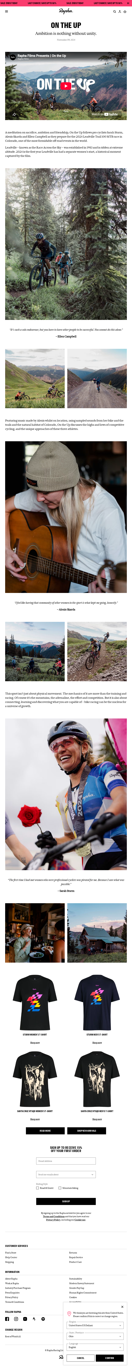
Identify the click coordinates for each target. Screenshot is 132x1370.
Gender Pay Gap (76, 1288)
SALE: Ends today (9, 3)
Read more (45, 1130)
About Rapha (11, 1278)
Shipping (9, 1262)
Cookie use (80, 1219)
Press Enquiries (12, 1292)
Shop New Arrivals (86, 1130)
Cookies (73, 1297)
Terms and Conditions (54, 1216)
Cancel (80, 1358)
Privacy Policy (53, 1219)
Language (73, 1344)
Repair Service (76, 1257)
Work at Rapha (12, 1283)
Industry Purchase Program (18, 1288)
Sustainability (75, 1278)
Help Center (11, 1257)
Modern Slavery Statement (81, 1283)
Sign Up (66, 1201)
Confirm (109, 1358)
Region (72, 1322)
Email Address (45, 1161)
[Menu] (6, 11)
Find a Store (10, 1252)
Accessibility (75, 1302)
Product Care (75, 1262)
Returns (73, 1252)
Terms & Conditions (14, 1302)
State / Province (76, 1333)
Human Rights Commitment (83, 1292)
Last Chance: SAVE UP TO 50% (42, 3)
